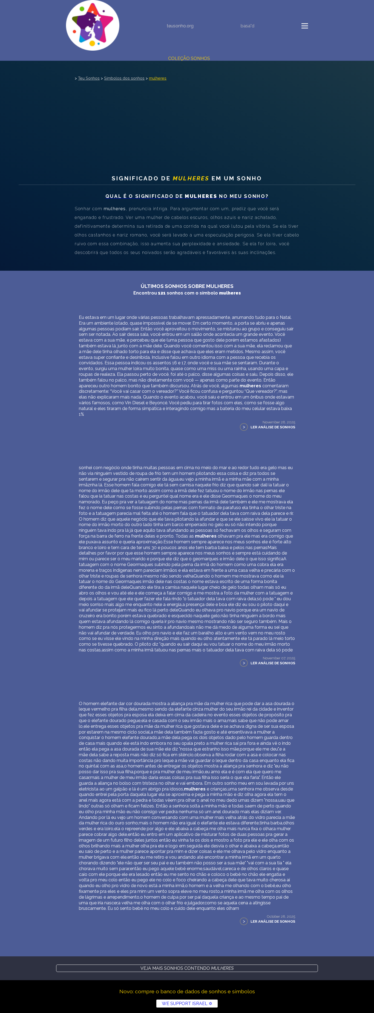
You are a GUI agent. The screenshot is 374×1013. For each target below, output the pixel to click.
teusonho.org (180, 25)
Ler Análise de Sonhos (273, 427)
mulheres (157, 78)
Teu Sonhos (89, 78)
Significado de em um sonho (187, 178)
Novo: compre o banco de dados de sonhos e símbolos (187, 991)
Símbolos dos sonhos (124, 78)
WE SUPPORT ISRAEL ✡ (187, 1003)
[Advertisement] (187, 123)
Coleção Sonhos (189, 58)
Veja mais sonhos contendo (187, 968)
